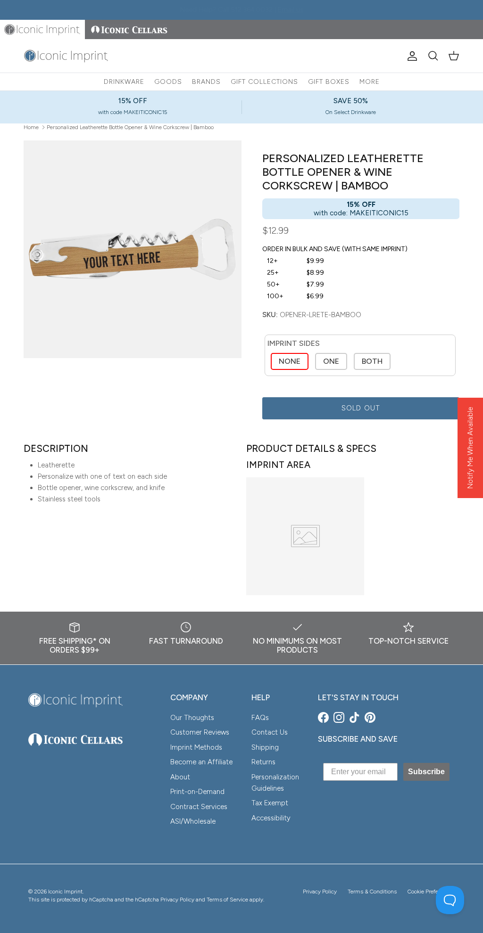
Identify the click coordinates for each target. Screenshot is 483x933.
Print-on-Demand (197, 791)
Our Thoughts (192, 717)
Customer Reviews (199, 732)
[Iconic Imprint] (66, 56)
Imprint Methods (196, 747)
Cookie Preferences (431, 891)
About (180, 777)
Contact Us (269, 732)
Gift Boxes (329, 82)
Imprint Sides (293, 343)
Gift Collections (264, 82)
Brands (206, 82)
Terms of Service (227, 899)
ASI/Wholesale (193, 821)
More (369, 82)
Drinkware (124, 82)
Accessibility (271, 818)
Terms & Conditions (372, 891)
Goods (168, 82)
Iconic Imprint (65, 891)
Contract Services (198, 806)
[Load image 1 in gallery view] (133, 249)
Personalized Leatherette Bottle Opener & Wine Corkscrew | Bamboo (130, 126)
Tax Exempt (269, 803)
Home (31, 126)
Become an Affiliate (201, 762)
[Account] (410, 56)
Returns (263, 762)
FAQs (260, 717)
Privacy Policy (320, 891)
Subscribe (426, 772)
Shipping (265, 747)
